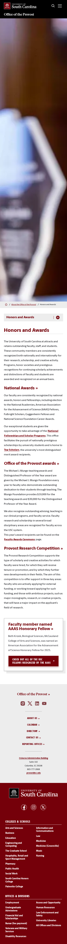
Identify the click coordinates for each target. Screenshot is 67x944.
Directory (32, 731)
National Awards (19, 388)
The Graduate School (16, 851)
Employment (12, 903)
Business (9, 833)
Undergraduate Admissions (13, 909)
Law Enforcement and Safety (47, 914)
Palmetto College (14, 887)
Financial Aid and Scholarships (14, 917)
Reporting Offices (32, 744)
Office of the (19, 14)
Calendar (32, 724)
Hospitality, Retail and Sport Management (16, 857)
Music (39, 851)
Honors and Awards (20, 317)
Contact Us (32, 737)
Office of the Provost (32, 694)
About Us (32, 718)
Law (38, 836)
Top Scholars (11, 450)
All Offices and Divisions (48, 926)
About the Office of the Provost (23, 305)
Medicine (41, 841)
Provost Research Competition (32, 549)
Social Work (11, 874)
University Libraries (46, 920)
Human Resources (45, 908)
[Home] (5, 304)
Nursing (40, 856)
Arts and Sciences (14, 828)
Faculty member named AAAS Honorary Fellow (30, 627)
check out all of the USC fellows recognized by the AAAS (31, 661)
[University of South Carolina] (33, 793)
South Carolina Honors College (16, 880)
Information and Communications (45, 829)
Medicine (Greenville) (47, 846)
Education (10, 838)
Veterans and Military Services (16, 930)
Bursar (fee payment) (16, 924)
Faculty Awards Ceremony (19, 539)
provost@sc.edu (34, 773)
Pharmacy (10, 864)
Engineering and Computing (13, 844)
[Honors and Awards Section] (58, 317)
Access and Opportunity (48, 903)
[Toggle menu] (60, 6)
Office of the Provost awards (30, 464)
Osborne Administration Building (33, 758)
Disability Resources (15, 936)
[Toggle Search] (53, 6)
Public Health (12, 869)
